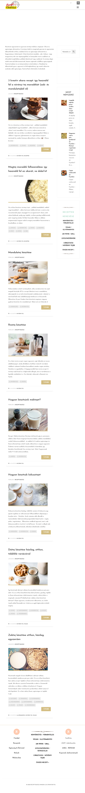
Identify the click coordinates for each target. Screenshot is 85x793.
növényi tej (14, 145)
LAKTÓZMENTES (23, 610)
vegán (41, 145)
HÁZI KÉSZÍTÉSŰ (15, 701)
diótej (13, 610)
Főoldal (16, 738)
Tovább (46, 149)
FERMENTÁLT (24, 698)
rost (12, 231)
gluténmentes (35, 698)
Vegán (26, 623)
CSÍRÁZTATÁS (68, 243)
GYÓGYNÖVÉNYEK (68, 238)
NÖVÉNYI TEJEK (69, 245)
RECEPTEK (32, 145)
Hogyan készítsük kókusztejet (24, 475)
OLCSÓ (44, 610)
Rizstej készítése (17, 325)
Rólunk (16, 753)
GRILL (73, 234)
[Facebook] (72, 2)
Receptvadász (18, 93)
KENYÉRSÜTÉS (68, 220)
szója (19, 231)
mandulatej (14, 306)
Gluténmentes (21, 715)
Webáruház (16, 758)
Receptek (16, 743)
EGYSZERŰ (13, 698)
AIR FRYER (65, 234)
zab (26, 231)
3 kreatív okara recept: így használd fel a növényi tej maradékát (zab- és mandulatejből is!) (28, 84)
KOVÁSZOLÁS (42, 751)
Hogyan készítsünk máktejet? (24, 400)
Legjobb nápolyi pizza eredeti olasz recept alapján (71, 107)
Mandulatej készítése (19, 252)
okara (24, 145)
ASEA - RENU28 (68, 748)
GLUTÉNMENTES (68, 229)
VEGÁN (68, 227)
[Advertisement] (42, 30)
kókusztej (14, 531)
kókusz (13, 227)
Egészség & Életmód (16, 748)
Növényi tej (20, 155)
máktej (13, 456)
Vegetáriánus (23, 613)
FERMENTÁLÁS (68, 223)
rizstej (24, 381)
